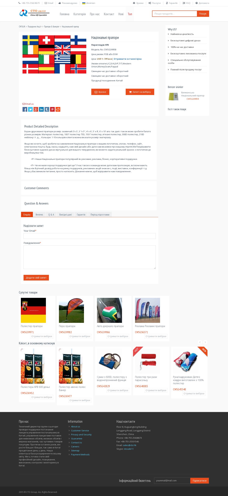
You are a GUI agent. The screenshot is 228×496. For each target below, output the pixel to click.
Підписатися (199, 480)
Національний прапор (70, 26)
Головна (64, 14)
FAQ (188, 3)
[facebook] (25, 109)
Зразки (139, 3)
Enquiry (27, 214)
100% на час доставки (182, 47)
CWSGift (22, 26)
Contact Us (76, 442)
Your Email (30, 230)
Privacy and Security (81, 434)
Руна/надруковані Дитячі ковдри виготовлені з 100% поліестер (188, 380)
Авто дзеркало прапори (110, 326)
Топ (130, 14)
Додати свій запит (36, 277)
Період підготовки (100, 214)
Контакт (109, 14)
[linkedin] (41, 109)
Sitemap (75, 450)
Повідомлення (32, 242)
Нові (121, 14)
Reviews (39, 214)
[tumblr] (47, 109)
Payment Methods (80, 454)
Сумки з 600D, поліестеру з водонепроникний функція (112, 378)
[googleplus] (36, 109)
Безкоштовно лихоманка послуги (188, 53)
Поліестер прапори (32, 326)
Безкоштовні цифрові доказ (185, 40)
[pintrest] (52, 109)
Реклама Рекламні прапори (150, 326)
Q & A (51, 214)
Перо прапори (67, 326)
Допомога (204, 3)
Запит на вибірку (141, 91)
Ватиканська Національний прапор (192, 94)
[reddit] (58, 109)
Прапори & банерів (51, 26)
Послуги (156, 3)
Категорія (79, 14)
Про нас (95, 14)
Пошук (202, 13)
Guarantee (76, 438)
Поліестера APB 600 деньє (35, 386)
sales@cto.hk (129, 445)
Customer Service (80, 430)
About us (75, 426)
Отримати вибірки (41, 336)
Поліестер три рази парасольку (146, 378)
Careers (75, 446)
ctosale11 (129, 448)
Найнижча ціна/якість (182, 34)
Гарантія (173, 3)
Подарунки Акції (34, 26)
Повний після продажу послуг (186, 69)
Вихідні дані (65, 214)
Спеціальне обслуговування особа (184, 61)
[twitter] (30, 109)
